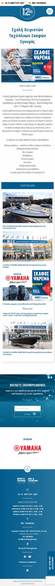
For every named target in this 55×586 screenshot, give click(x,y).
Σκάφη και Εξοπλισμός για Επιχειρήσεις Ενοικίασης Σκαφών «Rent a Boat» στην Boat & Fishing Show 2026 (25, 314)
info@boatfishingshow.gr (27, 539)
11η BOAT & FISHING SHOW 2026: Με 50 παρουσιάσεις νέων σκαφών (24, 266)
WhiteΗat (31, 584)
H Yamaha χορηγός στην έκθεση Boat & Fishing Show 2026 (24, 304)
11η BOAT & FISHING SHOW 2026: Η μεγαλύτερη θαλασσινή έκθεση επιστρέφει (27, 353)
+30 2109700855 (27, 536)
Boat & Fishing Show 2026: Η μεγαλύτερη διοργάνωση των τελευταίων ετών (24, 227)
